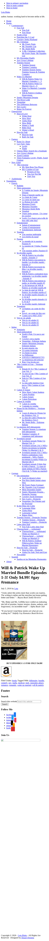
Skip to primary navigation (17, 3)
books (14, 680)
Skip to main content (14, 5)
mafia (14, 683)
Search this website (9, 701)
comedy (4, 683)
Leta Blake (5, 12)
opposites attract (36, 683)
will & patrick (38, 685)
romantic (12, 685)
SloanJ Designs (27, 938)
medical (21, 683)
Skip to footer (12, 8)
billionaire (33, 680)
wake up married (24, 685)
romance (4, 685)
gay (9, 683)
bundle (41, 680)
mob (27, 683)
